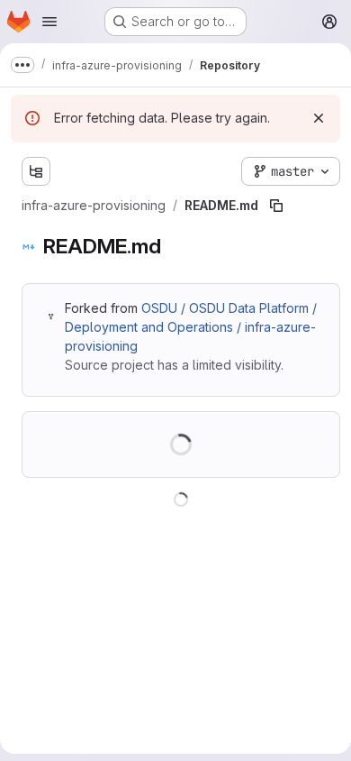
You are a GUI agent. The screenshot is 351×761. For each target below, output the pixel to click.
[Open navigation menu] (49, 21)
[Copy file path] (276, 205)
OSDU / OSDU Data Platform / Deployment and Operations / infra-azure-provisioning (191, 326)
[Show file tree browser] (36, 171)
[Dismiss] (318, 118)
